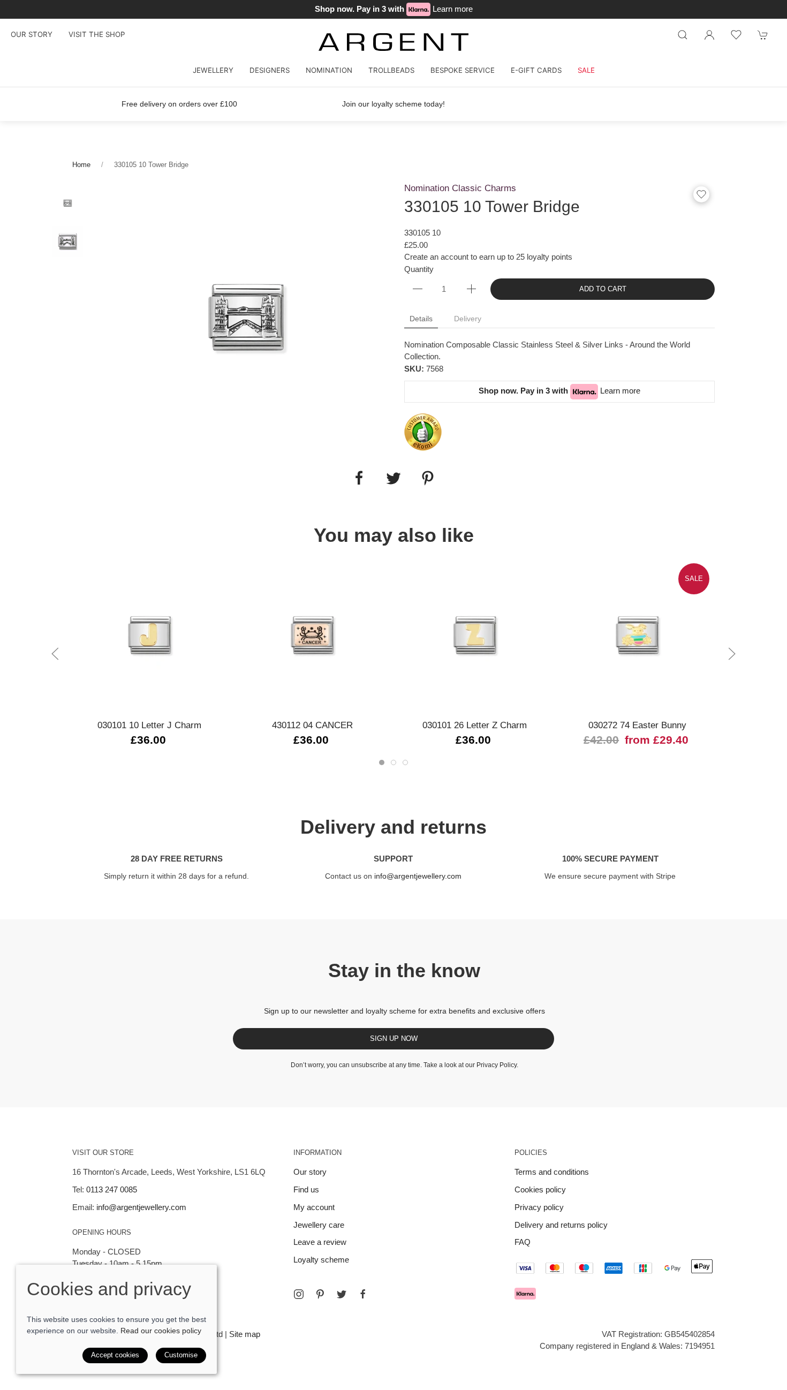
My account (314, 1207)
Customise (181, 1355)
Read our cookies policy (160, 1330)
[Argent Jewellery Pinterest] (320, 1294)
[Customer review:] (423, 431)
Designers (269, 70)
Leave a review (319, 1242)
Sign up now (394, 1038)
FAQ (522, 1242)
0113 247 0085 (111, 1189)
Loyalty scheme (321, 1259)
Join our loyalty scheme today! (393, 104)
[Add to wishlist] (736, 35)
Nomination (329, 70)
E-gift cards (536, 70)
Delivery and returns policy (561, 1224)
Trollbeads (391, 70)
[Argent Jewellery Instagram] (298, 1294)
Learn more (453, 8)
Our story (31, 34)
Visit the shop (97, 34)
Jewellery (213, 70)
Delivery (467, 318)
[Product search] (682, 35)
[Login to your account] (709, 35)
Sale (586, 70)
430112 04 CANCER (312, 725)
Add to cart (602, 289)
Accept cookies (115, 1355)
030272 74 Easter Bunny (637, 725)
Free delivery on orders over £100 (179, 104)
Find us (306, 1189)
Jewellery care (318, 1224)
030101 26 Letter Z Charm (474, 725)
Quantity (419, 269)
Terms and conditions (551, 1171)
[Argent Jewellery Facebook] (363, 1294)
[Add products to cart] (763, 35)
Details (421, 318)
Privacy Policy (496, 1065)
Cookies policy (540, 1189)
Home (81, 165)
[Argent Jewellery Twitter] (341, 1294)
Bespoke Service (462, 70)
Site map (244, 1334)
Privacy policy (539, 1207)
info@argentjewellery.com (417, 876)
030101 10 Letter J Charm (149, 725)
